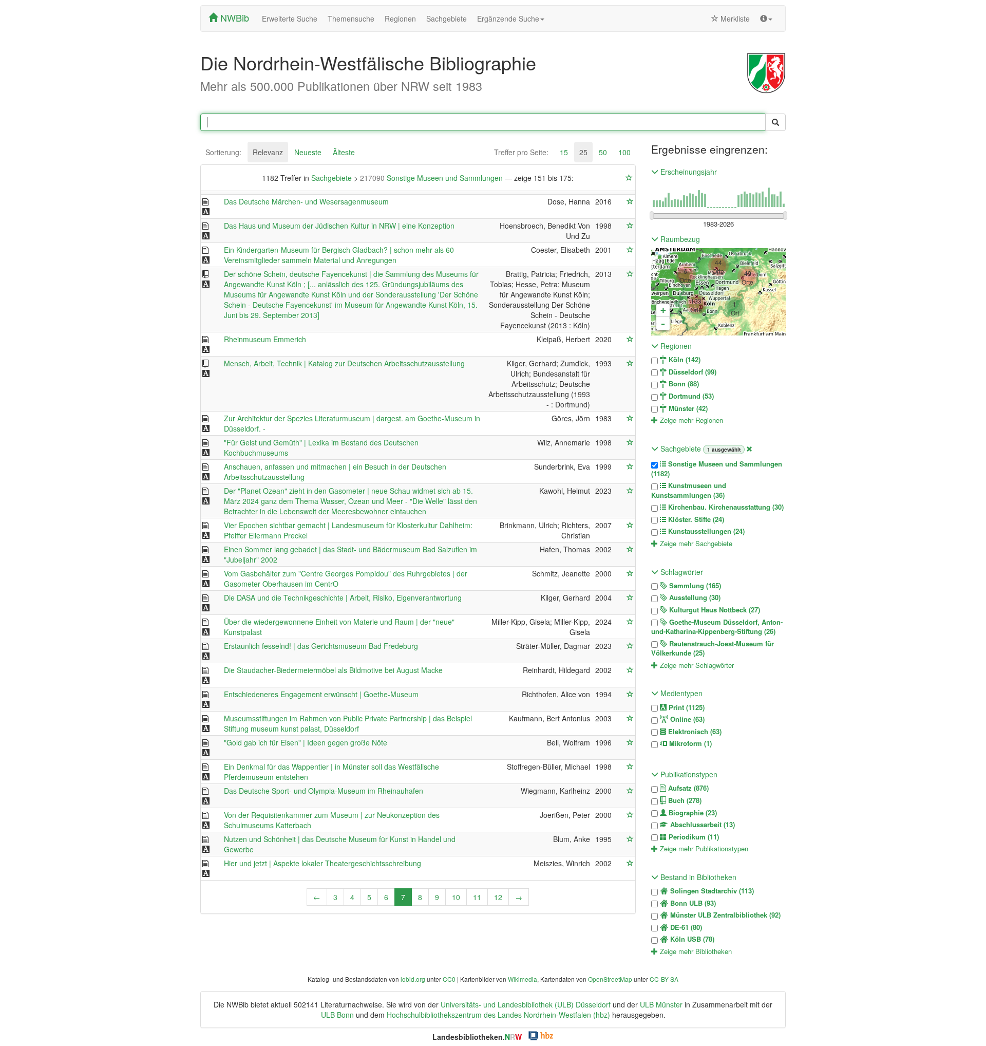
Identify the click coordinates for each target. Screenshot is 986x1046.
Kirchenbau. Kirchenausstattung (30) (725, 507)
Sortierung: (223, 152)
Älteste (344, 152)
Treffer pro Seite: (521, 152)
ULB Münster (661, 1004)
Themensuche (351, 18)
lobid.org (413, 979)
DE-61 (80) (685, 927)
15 (564, 152)
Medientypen (680, 693)
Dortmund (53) (690, 396)
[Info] (766, 18)
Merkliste (734, 18)
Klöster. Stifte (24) (695, 519)
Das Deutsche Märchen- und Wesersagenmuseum (306, 201)
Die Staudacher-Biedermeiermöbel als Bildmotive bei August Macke (333, 670)
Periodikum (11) (693, 837)
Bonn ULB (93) (692, 903)
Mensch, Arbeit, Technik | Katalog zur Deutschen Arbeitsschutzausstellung (344, 363)
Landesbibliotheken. (477, 1037)
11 (477, 897)
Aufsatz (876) (687, 788)
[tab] (223, 152)
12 (498, 897)
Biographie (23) (692, 812)
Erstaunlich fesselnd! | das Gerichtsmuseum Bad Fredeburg (321, 646)
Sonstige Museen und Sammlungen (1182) (716, 468)
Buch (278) (683, 800)
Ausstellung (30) (693, 597)
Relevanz (268, 152)
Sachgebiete (446, 18)
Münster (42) (687, 408)
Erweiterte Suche (289, 18)
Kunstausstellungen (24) (705, 531)
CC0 (449, 979)
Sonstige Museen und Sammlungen (432, 178)
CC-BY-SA (664, 979)
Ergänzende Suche (508, 18)
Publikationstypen (687, 774)
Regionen (400, 18)
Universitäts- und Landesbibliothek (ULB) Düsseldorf (526, 1004)
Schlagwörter (680, 572)
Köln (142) (683, 359)
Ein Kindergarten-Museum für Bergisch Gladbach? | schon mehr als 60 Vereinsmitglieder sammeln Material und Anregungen (339, 255)
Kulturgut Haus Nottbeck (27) (713, 609)
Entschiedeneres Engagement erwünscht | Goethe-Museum (321, 694)
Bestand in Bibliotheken (697, 877)
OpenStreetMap (610, 979)
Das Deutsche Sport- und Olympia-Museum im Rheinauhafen (323, 791)
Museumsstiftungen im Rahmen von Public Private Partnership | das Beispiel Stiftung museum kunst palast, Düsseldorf (348, 723)
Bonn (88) (683, 383)
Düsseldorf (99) (691, 372)
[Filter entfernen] (749, 448)
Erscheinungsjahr (687, 171)
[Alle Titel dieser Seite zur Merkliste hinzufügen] (629, 178)
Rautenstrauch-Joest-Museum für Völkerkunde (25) (712, 648)
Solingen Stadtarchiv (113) (711, 890)
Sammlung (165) (694, 585)
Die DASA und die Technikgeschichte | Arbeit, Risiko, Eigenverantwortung (343, 597)
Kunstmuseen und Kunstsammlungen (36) (688, 490)
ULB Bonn (337, 1015)
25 (583, 152)
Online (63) (686, 719)
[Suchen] (775, 122)
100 (624, 152)
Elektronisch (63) (694, 731)
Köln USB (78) (691, 939)
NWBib (233, 17)
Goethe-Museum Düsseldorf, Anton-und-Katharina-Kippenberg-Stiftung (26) (717, 627)
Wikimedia (522, 979)
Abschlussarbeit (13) (701, 824)
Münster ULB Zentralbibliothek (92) (724, 915)
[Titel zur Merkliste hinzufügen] (630, 201)
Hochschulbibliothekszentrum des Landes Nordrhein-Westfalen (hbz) (498, 1015)
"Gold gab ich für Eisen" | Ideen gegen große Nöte (305, 742)
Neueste (307, 152)
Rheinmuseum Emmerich (265, 339)
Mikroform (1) (689, 743)
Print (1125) (686, 707)
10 (456, 897)
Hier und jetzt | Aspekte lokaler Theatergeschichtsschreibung (322, 863)
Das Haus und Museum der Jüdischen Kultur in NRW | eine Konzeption (339, 225)
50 (603, 152)
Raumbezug (679, 239)
